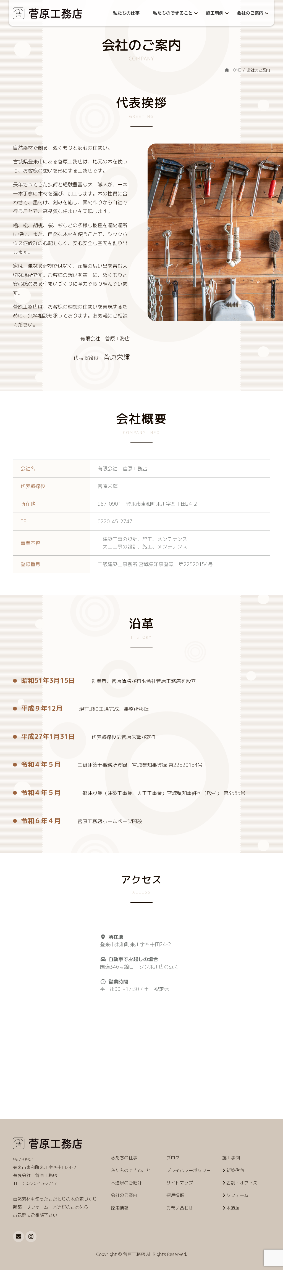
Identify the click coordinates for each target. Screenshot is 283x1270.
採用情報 (120, 1208)
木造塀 (233, 1208)
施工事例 (231, 1158)
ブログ (173, 1158)
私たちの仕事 (124, 1158)
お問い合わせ (179, 1208)
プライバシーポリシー (188, 1170)
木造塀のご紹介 (126, 1183)
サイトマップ (179, 1183)
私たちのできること (131, 1170)
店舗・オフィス (241, 1183)
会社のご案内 (124, 1195)
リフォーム (237, 1195)
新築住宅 (235, 1170)
